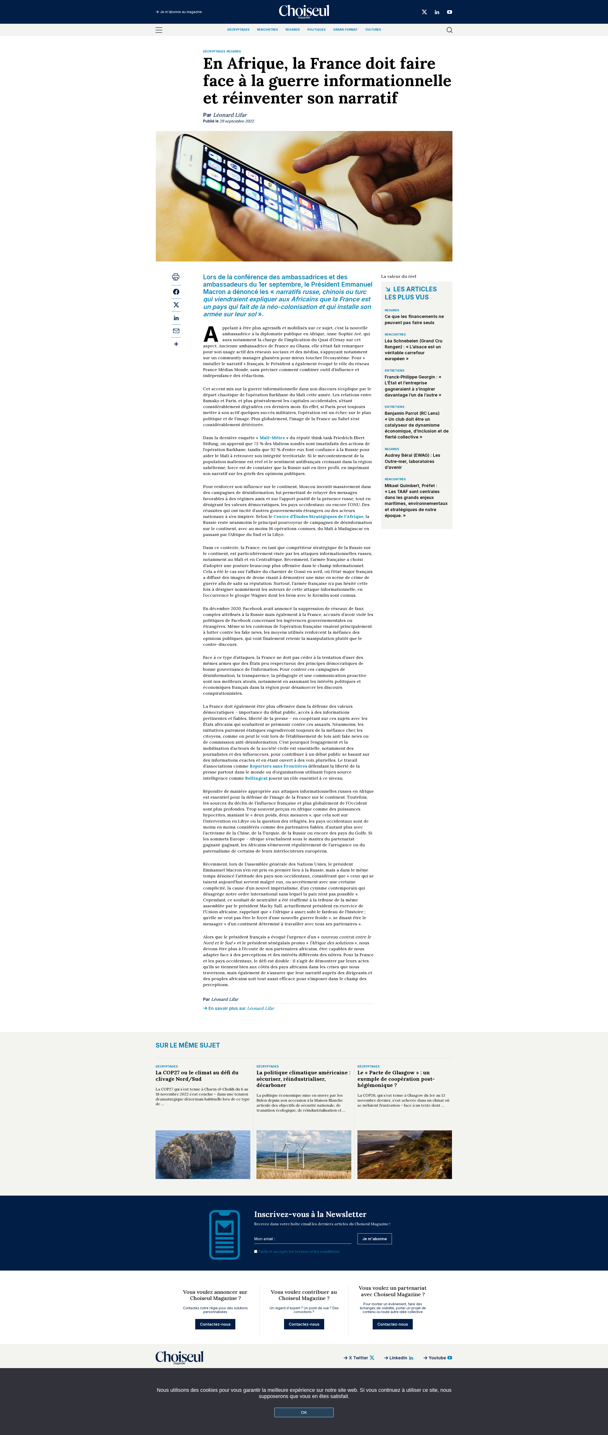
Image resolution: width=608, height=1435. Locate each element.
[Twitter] (424, 11)
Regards (292, 29)
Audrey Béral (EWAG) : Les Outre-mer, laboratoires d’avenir (412, 461)
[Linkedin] (437, 11)
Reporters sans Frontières (278, 766)
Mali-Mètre (272, 437)
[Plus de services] (176, 343)
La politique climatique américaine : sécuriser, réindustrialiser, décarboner (303, 1078)
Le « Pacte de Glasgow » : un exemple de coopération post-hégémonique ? (396, 1078)
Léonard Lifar (230, 115)
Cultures (373, 29)
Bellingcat (256, 778)
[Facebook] (176, 291)
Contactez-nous (215, 1324)
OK (304, 1412)
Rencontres (267, 29)
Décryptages (238, 29)
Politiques (316, 29)
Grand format (345, 29)
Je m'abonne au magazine (181, 12)
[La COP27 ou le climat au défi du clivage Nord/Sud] (203, 1154)
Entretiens (394, 370)
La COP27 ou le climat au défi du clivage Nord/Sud (197, 1075)
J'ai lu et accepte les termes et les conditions (298, 1251)
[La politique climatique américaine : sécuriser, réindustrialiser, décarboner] (303, 1154)
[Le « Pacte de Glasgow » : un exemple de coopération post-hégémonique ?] (404, 1154)
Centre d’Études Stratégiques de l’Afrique (318, 516)
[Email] (176, 330)
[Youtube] (448, 11)
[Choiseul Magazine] (215, 1358)
